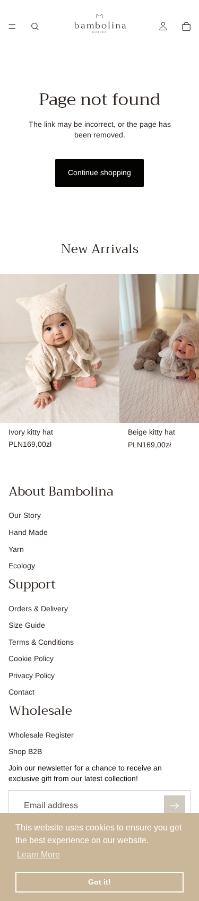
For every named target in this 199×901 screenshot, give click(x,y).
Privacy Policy (31, 675)
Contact (21, 692)
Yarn (16, 549)
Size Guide (26, 625)
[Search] (35, 26)
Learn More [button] (38, 854)
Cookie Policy (31, 658)
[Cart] (186, 26)
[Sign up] (174, 806)
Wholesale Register (41, 735)
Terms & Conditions (41, 642)
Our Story (24, 515)
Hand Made (28, 532)
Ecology (21, 565)
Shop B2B (25, 751)
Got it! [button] (99, 882)
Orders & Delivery (38, 608)
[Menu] (12, 26)
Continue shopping (99, 172)
